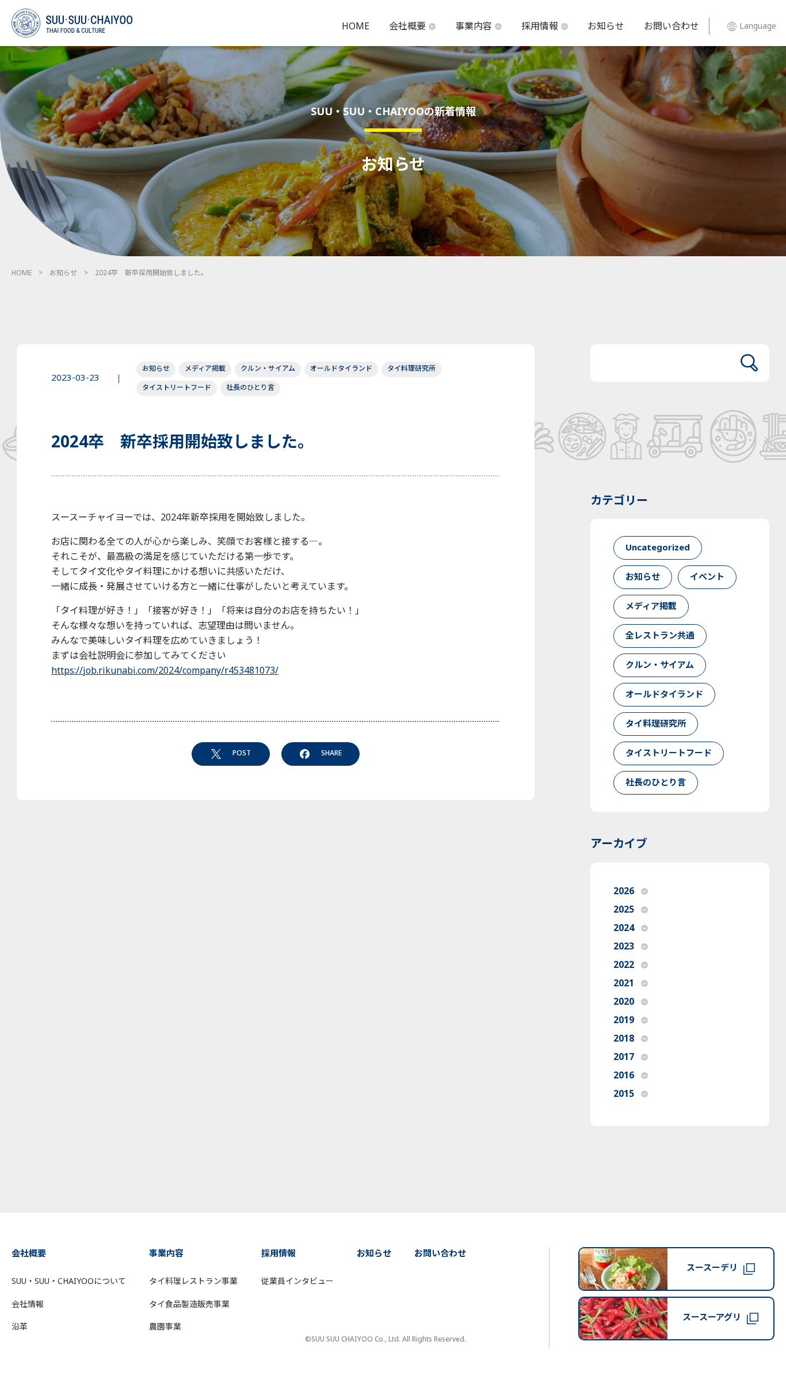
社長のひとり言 (250, 387)
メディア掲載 (205, 368)
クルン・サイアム (268, 368)
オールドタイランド (341, 368)
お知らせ (605, 26)
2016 (623, 1075)
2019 (623, 1020)
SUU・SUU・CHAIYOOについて (69, 1281)
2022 (623, 965)
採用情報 (539, 26)
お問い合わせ (671, 26)
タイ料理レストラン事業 (193, 1281)
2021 (623, 983)
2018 (623, 1039)
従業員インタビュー (297, 1281)
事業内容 (473, 26)
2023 (623, 946)
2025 (623, 910)
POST (241, 753)
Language (757, 26)
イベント (707, 577)
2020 (623, 1002)
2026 (623, 891)
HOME (355, 26)
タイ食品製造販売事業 (189, 1304)
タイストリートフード (176, 387)
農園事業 (165, 1327)
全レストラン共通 (660, 636)
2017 (623, 1057)
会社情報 (28, 1304)
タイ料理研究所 (411, 368)
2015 (623, 1094)
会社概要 (407, 26)
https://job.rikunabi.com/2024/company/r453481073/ (164, 671)
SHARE (331, 753)
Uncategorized (657, 547)
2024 (623, 928)
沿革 (20, 1327)
